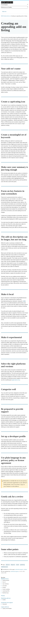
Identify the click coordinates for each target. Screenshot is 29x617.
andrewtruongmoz (19, 569)
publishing (22, 564)
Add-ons (4, 11)
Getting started (5, 580)
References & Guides (6, 7)
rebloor (25, 569)
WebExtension (4, 566)
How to (4, 582)
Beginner (13, 564)
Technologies (4, 4)
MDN (2, 16)
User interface (5, 583)
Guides (4, 599)
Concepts (4, 585)
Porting (4, 587)
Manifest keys (5, 592)
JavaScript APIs (5, 591)
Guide (17, 564)
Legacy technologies (7, 608)
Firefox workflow (6, 589)
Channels (4, 604)
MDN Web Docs (7, 2)
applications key (16, 380)
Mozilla (5, 16)
